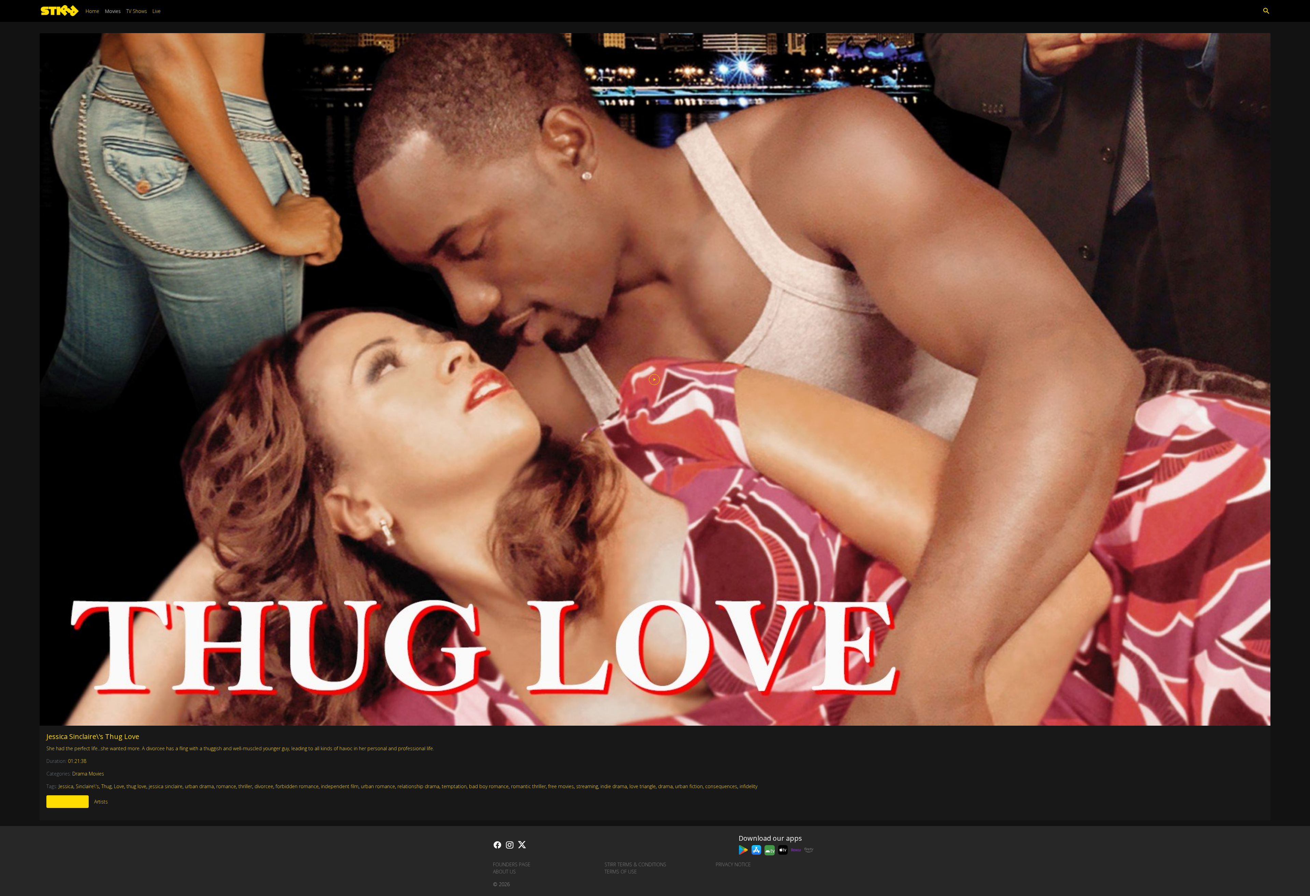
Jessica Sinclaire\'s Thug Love (92, 736)
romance (226, 786)
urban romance (378, 786)
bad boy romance (489, 786)
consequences (721, 786)
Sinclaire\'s (87, 786)
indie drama (613, 786)
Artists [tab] (101, 801)
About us (504, 871)
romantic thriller (528, 786)
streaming (587, 786)
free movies (561, 786)
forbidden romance (297, 786)
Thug (106, 786)
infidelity (748, 786)
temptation (454, 786)
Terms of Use (621, 871)
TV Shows (136, 11)
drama (665, 786)
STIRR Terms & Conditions (635, 864)
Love (119, 786)
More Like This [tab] (67, 801)
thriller (245, 786)
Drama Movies (88, 773)
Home (92, 11)
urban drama (199, 786)
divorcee (263, 786)
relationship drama (418, 786)
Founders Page (511, 864)
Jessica (66, 786)
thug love (136, 786)
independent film (340, 786)
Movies (113, 11)
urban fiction (689, 786)
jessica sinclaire (166, 786)
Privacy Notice (733, 864)
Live (156, 11)
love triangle (642, 786)
